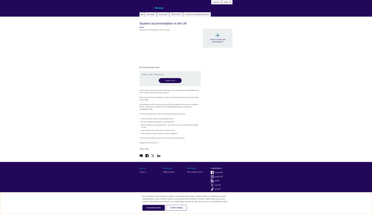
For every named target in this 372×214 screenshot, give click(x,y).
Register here (169, 80)
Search (231, 2)
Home (142, 14)
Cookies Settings (176, 208)
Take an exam (163, 14)
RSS (216, 181)
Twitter (217, 185)
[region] (186, 203)
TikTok (217, 189)
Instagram (218, 176)
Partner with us (168, 168)
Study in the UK (176, 14)
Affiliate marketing (168, 172)
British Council (145, 8)
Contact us (216, 2)
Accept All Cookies (153, 208)
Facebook (218, 172)
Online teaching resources (195, 172)
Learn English (150, 14)
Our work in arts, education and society (197, 14)
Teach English (191, 168)
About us (142, 168)
